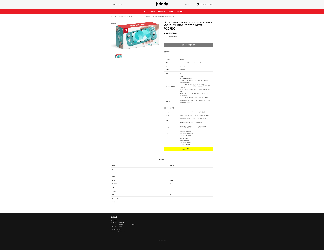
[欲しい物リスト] (193, 4)
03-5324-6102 (117, 229)
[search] (204, 4)
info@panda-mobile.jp (120, 231)
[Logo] (162, 4)
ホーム (112, 16)
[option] (135, 36)
